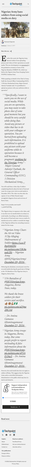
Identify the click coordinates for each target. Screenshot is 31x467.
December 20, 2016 (14, 262)
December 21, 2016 (14, 325)
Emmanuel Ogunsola (9, 41)
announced (25, 65)
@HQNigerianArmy (14, 282)
